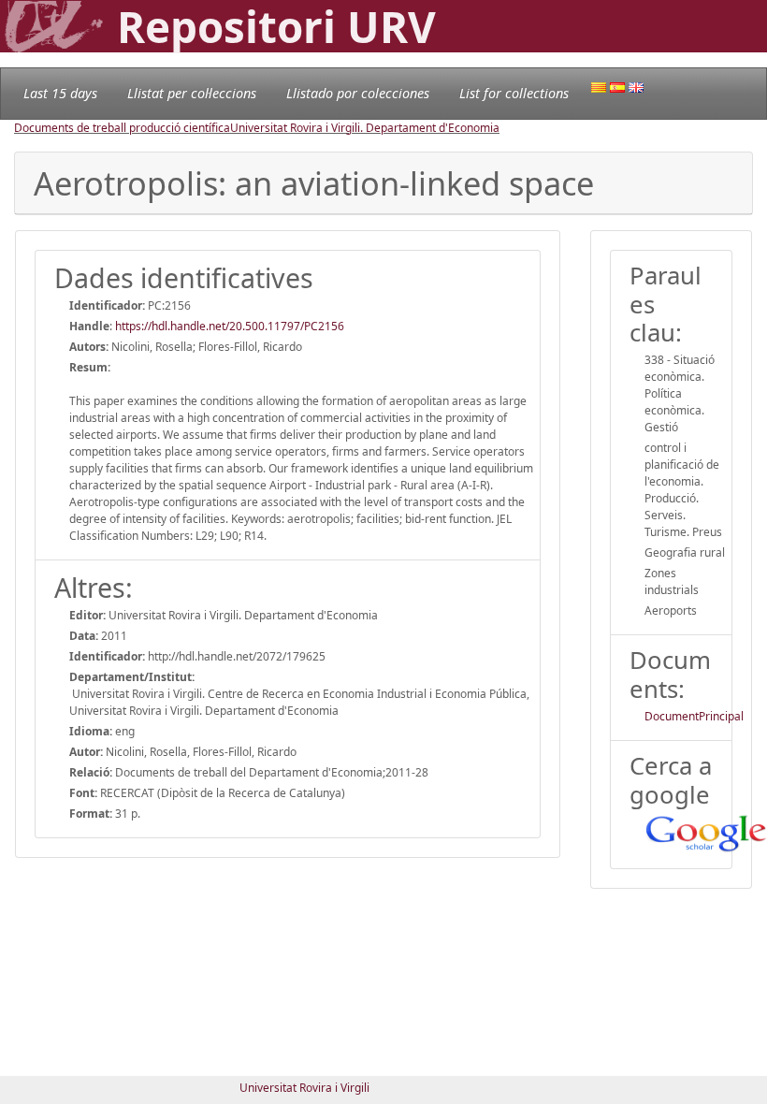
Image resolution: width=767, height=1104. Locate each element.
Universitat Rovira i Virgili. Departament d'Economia (364, 128)
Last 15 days (60, 93)
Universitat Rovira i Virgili (304, 1088)
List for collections (514, 93)
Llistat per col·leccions (191, 93)
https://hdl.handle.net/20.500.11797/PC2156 (229, 326)
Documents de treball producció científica (122, 128)
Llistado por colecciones (357, 93)
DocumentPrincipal (694, 716)
